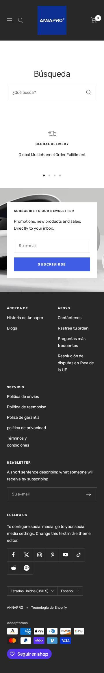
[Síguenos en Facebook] (13, 554)
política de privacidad (26, 427)
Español (67, 591)
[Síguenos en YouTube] (65, 554)
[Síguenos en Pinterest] (52, 554)
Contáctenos (69, 317)
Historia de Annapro (25, 317)
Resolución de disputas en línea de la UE (76, 363)
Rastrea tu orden (73, 328)
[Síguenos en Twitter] (26, 554)
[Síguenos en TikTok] (78, 554)
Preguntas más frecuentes (72, 342)
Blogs (12, 328)
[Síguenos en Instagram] (39, 554)
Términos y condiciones (18, 442)
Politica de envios (23, 396)
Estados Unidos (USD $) (29, 591)
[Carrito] (94, 20)
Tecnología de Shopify (49, 608)
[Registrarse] (88, 494)
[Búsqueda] (20, 20)
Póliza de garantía (23, 417)
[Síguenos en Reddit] (13, 567)
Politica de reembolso (26, 407)
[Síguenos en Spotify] (26, 567)
